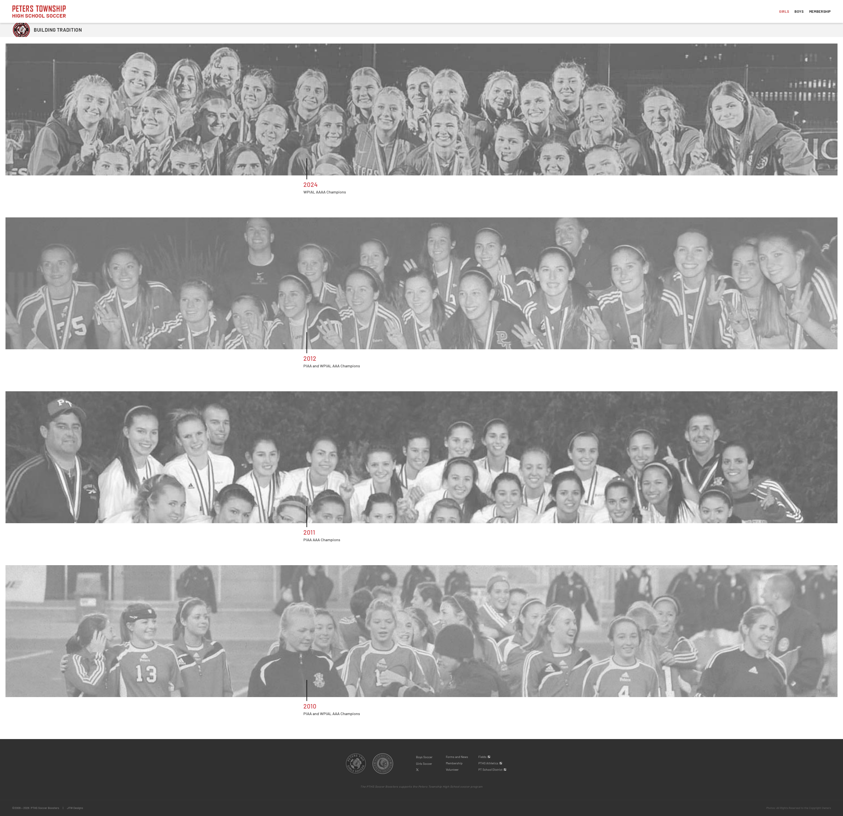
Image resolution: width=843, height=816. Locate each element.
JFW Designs (75, 808)
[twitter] (417, 770)
